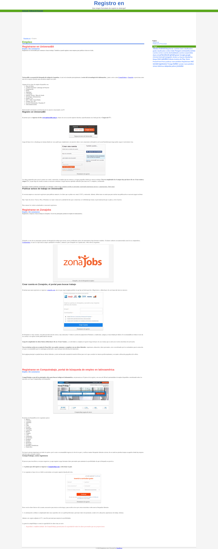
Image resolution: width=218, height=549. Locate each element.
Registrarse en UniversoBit (38, 46)
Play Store (186, 59)
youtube (180, 66)
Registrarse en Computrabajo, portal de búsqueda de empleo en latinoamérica (68, 369)
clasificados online (164, 51)
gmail (172, 55)
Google (182, 55)
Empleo (24, 49)
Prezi (163, 61)
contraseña (185, 51)
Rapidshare (186, 61)
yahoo (174, 66)
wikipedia (167, 66)
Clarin (181, 49)
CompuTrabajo (122, 77)
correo (192, 51)
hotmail (161, 57)
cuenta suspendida (186, 53)
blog (167, 49)
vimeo (155, 66)
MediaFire (189, 57)
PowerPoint (157, 61)
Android (162, 49)
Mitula (171, 59)
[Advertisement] (73, 24)
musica (176, 59)
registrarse (162, 64)
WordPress (119, 548)
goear (177, 55)
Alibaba (155, 49)
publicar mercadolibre (173, 61)
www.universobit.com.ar (49, 117)
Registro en (109, 3)
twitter (175, 64)
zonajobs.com (51, 290)
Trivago (170, 64)
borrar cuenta (174, 49)
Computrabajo (26, 242)
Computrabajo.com (54, 467)
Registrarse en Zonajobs (36, 209)
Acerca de (25, 11)
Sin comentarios (34, 49)
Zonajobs (130, 77)
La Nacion (181, 57)
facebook (165, 55)
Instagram (168, 57)
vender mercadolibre (186, 64)
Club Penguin (176, 51)
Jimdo (175, 57)
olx (181, 59)
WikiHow (161, 66)
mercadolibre (163, 59)
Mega (155, 59)
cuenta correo (158, 53)
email (159, 55)
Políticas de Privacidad (36, 11)
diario (155, 55)
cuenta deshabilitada (170, 53)
